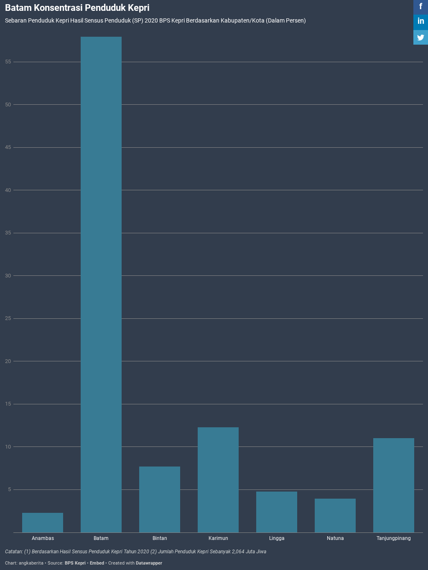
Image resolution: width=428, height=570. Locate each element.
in (421, 21)
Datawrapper (149, 563)
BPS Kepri (75, 563)
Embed (97, 563)
